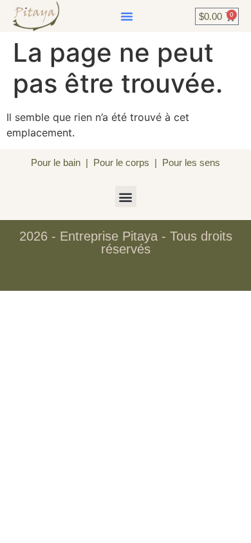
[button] (126, 16)
